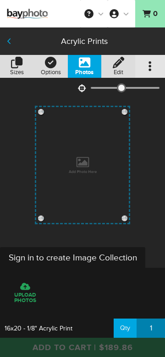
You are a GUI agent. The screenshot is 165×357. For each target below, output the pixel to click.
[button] (94, 13)
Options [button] (51, 72)
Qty (125, 328)
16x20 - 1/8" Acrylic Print (38, 328)
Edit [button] (118, 72)
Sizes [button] (17, 72)
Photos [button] (84, 72)
